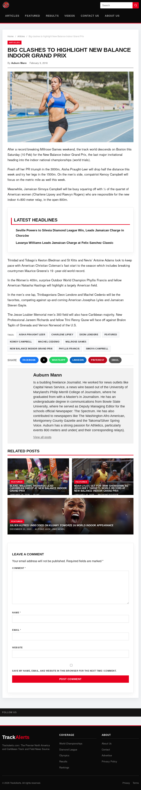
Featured (32, 15)
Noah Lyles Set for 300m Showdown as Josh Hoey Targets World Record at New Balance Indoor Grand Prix (101, 488)
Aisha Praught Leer (32, 334)
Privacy (126, 782)
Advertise (107, 755)
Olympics (64, 755)
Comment (19, 568)
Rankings (64, 767)
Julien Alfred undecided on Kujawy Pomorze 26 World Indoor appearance (62, 525)
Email (115, 360)
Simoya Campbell (97, 348)
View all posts (42, 437)
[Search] (136, 5)
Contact (106, 749)
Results (52, 15)
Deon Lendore (88, 334)
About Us (112, 15)
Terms (136, 782)
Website (17, 647)
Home (11, 36)
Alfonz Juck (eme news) (50, 529)
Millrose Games (76, 341)
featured (110, 334)
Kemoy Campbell (21, 341)
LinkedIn (78, 360)
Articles (12, 15)
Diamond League (68, 749)
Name (16, 612)
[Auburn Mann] (20, 380)
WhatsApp (58, 360)
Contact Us (90, 15)
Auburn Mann (19, 63)
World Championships (70, 743)
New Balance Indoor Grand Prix (31, 348)
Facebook (29, 360)
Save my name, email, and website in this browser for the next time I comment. (64, 670)
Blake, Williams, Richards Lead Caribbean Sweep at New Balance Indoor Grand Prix (38, 488)
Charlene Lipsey (62, 334)
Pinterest (97, 360)
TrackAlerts (15, 782)
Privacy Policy (109, 761)
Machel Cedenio (48, 341)
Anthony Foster (108, 494)
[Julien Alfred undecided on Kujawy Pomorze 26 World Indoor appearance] (70, 516)
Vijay (36, 494)
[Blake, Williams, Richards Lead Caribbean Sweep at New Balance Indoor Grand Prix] (38, 476)
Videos (69, 15)
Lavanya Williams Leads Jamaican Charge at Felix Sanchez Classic (64, 243)
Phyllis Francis (69, 348)
